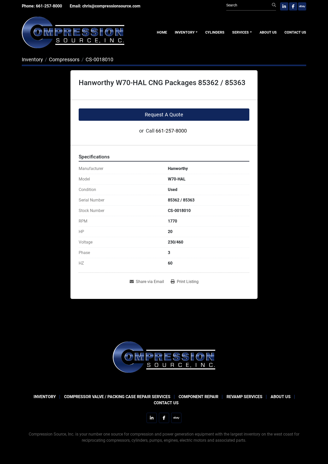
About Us (268, 32)
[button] (186, 32)
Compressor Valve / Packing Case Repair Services (117, 396)
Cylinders (214, 32)
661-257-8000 (49, 6)
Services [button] (240, 32)
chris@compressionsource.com (111, 6)
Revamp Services (244, 396)
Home (162, 32)
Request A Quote (164, 115)
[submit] (274, 5)
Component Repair (198, 396)
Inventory (185, 32)
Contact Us (295, 32)
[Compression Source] (164, 356)
